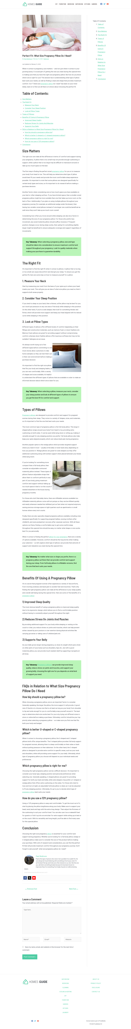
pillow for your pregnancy (58, 537)
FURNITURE (65, 1000)
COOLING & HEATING (65, 991)
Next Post (73, 889)
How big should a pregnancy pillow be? (39, 132)
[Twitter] (104, 4)
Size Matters (26, 99)
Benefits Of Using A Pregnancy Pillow (35, 117)
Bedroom (46, 59)
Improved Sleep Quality (33, 120)
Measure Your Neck (32, 105)
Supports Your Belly (32, 126)
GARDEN (65, 1004)
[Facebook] (101, 4)
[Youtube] (34, 878)
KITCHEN (65, 1008)
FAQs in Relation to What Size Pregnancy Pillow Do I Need (43, 129)
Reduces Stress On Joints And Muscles (39, 123)
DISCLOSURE (96, 987)
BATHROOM (65, 979)
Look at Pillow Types (32, 111)
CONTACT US (96, 991)
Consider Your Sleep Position (35, 108)
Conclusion (26, 144)
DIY (65, 996)
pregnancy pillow (47, 84)
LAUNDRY (65, 1012)
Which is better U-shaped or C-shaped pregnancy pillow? (45, 135)
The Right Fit (26, 102)
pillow (49, 834)
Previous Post (31, 889)
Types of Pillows (28, 114)
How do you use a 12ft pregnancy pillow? (39, 141)
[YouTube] (108, 4)
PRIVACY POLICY (96, 983)
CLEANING (65, 987)
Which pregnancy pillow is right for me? (39, 138)
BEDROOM (65, 983)
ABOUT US (96, 979)
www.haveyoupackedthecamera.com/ (36, 872)
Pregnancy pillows (28, 415)
